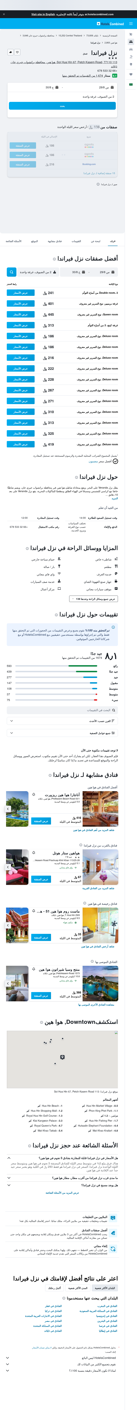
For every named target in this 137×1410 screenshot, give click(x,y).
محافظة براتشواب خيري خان (41, 35)
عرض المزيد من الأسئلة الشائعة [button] (62, 1192)
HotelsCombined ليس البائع (99, 1358)
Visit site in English (43, 14)
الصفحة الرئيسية (110, 35)
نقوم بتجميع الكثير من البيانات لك (96, 1364)
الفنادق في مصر (53, 1321)
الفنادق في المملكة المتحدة (47, 1325)
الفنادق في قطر (53, 1306)
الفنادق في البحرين (107, 1321)
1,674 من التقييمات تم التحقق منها (82, 75)
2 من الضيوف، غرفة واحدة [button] (98, 96)
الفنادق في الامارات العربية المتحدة (43, 1316)
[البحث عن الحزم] (131, 56)
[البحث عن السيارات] (131, 49)
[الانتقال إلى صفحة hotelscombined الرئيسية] (110, 23)
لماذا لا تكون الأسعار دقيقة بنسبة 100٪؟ (92, 1370)
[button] (4, 14)
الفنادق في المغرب (107, 1306)
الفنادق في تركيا (53, 1311)
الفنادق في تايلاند (53, 1330)
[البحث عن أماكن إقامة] (131, 41)
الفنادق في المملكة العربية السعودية (98, 1311)
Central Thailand (74, 35)
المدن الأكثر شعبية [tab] (77, 1288)
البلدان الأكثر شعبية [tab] (105, 1288)
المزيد (115, 498)
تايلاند (96, 35)
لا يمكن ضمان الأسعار (42, 1347)
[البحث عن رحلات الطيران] (131, 34)
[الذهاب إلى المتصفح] (131, 64)
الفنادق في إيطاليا (108, 1330)
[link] (93, 829)
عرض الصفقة (41, 821)
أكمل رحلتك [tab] (54, 1288)
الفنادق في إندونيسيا (106, 1316)
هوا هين (114, 42)
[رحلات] (131, 74)
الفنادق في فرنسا (108, 1325)
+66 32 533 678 (107, 71)
